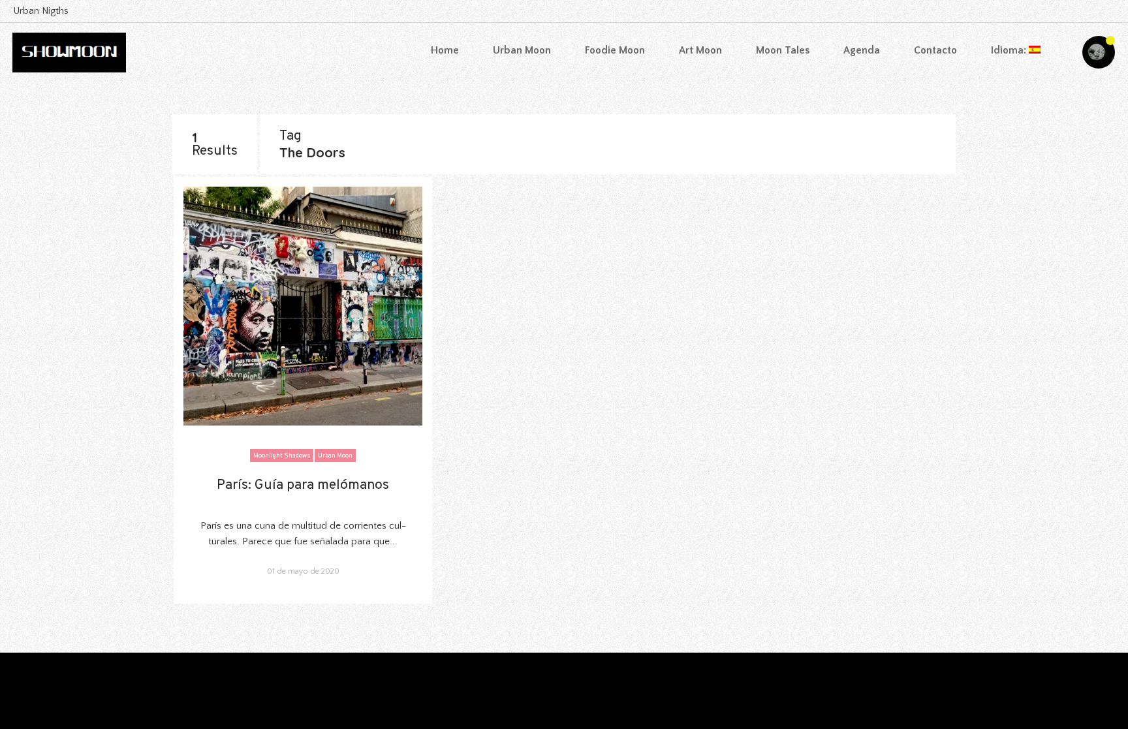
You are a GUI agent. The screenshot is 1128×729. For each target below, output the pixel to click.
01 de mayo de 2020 (303, 571)
